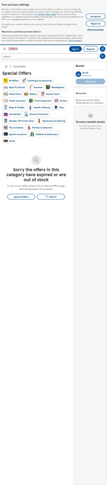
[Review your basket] (78, 74)
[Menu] (4, 49)
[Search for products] (102, 56)
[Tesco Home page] (13, 49)
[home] (6, 66)
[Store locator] (102, 49)
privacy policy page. (47, 14)
